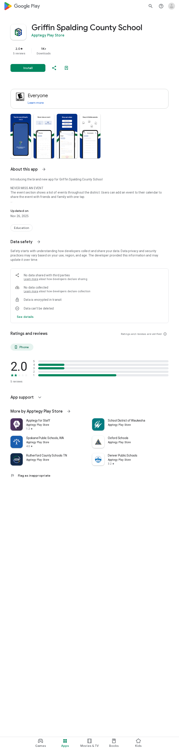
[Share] (54, 68)
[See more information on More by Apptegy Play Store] (69, 411)
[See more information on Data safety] (38, 242)
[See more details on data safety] (25, 316)
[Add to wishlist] (66, 68)
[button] (20, 136)
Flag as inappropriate (30, 475)
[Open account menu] (171, 6)
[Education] (21, 228)
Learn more (36, 103)
